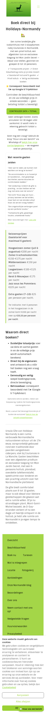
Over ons (12, 600)
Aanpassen (23, 695)
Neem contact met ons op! (19, 609)
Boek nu (11, 555)
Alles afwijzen (23, 701)
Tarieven (27, 555)
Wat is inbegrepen (17, 562)
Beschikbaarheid (16, 547)
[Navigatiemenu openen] (38, 7)
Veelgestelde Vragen (18, 618)
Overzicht (12, 540)
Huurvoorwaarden (17, 626)
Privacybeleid (14, 633)
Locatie (11, 570)
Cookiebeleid (9, 687)
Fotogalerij (27, 570)
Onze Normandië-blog (19, 585)
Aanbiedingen (14, 577)
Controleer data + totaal (23, 111)
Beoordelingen (15, 592)
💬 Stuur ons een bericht (31, 709)
